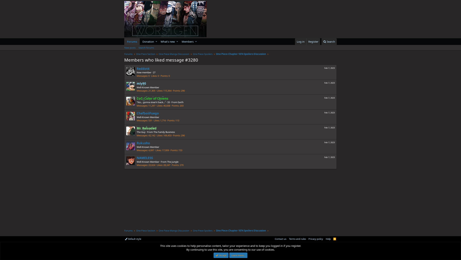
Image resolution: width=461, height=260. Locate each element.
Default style (134, 238)
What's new (168, 41)
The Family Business (164, 132)
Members (188, 41)
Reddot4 (143, 69)
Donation (148, 41)
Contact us (280, 238)
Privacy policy (315, 238)
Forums (132, 41)
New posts (130, 47)
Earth (180, 102)
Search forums (146, 47)
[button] (156, 41)
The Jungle (172, 161)
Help (328, 238)
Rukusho (143, 143)
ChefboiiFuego (148, 113)
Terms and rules (297, 238)
